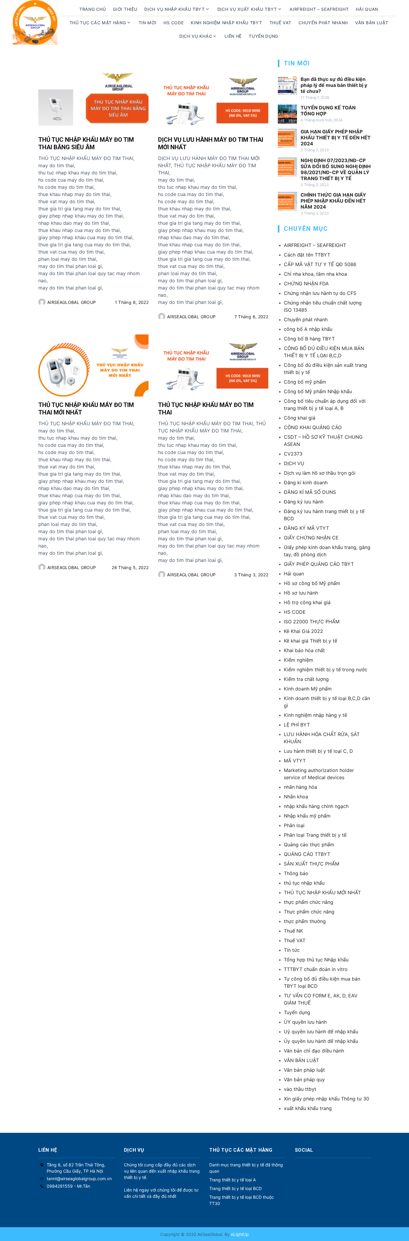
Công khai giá (299, 418)
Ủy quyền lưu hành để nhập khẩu (321, 1041)
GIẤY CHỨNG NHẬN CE (311, 538)
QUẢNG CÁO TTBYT (307, 854)
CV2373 (293, 454)
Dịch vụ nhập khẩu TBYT (174, 9)
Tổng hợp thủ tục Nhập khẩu (316, 960)
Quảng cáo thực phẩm (309, 845)
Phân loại (294, 825)
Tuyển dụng (263, 36)
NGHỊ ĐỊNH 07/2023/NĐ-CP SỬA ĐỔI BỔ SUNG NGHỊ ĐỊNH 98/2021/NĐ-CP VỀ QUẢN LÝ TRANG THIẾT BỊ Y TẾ (336, 169)
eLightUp (239, 1234)
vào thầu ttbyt (300, 1089)
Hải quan (294, 574)
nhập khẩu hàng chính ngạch (316, 806)
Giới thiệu (125, 9)
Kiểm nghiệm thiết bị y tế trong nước (325, 669)
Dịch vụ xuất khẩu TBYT (247, 9)
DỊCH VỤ (294, 463)
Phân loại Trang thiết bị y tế (315, 835)
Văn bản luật (371, 22)
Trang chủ (92, 9)
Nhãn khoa (296, 797)
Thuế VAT (280, 22)
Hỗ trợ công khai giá (307, 602)
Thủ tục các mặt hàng (97, 22)
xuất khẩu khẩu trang (308, 1108)
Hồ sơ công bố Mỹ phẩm (312, 583)
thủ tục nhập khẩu (304, 883)
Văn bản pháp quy (304, 1079)
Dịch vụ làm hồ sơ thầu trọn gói (319, 473)
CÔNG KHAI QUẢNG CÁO (313, 427)
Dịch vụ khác (195, 36)
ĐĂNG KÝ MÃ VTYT (306, 528)
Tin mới (148, 22)
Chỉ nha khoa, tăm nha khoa (315, 274)
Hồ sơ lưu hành (301, 593)
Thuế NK (293, 931)
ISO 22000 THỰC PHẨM (312, 622)
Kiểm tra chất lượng (306, 679)
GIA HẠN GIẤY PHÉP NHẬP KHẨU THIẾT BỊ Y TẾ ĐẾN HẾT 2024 (336, 138)
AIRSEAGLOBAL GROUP (71, 302)
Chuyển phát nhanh (323, 22)
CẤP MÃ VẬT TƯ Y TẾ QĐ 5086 (320, 264)
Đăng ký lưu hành (303, 502)
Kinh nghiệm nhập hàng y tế (315, 715)
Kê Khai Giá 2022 (303, 631)
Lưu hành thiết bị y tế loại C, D (318, 751)
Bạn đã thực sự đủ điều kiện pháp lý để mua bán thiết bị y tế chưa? (334, 85)
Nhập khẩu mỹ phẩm (307, 816)
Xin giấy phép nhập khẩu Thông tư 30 (326, 1099)
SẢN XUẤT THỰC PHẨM (311, 864)
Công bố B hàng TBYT (309, 339)
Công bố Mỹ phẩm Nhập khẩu (318, 391)
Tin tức (292, 950)
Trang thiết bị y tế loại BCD (235, 1188)
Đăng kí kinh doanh (306, 482)
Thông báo (296, 873)
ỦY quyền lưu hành (305, 1022)
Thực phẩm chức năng (309, 912)
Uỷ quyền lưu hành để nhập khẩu (321, 1032)
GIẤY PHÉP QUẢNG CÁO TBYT (319, 564)
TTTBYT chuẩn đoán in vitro (316, 969)
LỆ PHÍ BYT (297, 725)
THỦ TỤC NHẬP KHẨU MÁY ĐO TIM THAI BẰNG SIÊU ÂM (86, 143)
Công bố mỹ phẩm (305, 382)
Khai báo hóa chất (304, 650)
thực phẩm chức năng (308, 902)
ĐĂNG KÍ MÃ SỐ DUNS (310, 492)
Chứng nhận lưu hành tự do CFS (320, 293)
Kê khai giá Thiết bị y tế (310, 641)
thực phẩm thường (305, 921)
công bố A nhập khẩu (308, 329)
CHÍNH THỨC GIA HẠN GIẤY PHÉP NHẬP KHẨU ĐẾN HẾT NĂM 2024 (333, 201)
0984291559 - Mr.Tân (68, 1186)
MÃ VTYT (295, 761)
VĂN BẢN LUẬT (301, 1060)
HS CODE (173, 22)
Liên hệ (233, 36)
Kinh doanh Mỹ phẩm (308, 689)
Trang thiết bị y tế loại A (232, 1179)
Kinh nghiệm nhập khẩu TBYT (226, 22)
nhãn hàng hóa (300, 787)
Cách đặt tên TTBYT (307, 255)
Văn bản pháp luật (304, 1070)
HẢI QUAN (367, 9)
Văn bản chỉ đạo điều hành (314, 1051)
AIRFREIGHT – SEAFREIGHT (319, 9)
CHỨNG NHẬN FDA (306, 283)
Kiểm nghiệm (298, 660)
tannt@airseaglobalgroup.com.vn (79, 1178)
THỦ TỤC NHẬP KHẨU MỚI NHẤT (322, 892)
